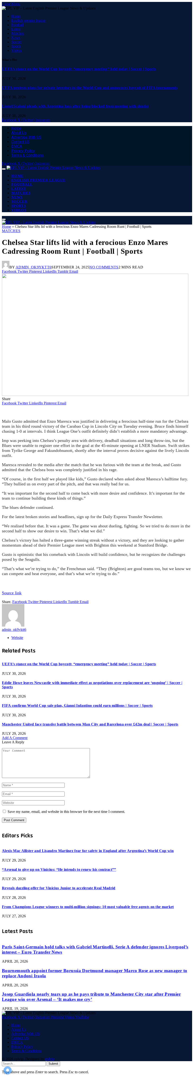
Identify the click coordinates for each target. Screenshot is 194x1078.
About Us (18, 133)
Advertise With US (26, 137)
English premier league (28, 21)
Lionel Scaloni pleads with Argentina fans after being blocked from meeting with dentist (75, 106)
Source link (12, 593)
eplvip (49, 1059)
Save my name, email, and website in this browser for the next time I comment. (66, 812)
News (15, 38)
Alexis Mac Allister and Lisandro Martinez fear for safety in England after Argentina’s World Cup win (88, 851)
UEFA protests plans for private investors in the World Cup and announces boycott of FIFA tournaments (89, 88)
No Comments (104, 267)
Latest (15, 29)
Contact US (20, 142)
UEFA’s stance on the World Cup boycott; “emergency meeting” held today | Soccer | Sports (79, 69)
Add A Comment (14, 738)
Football (17, 25)
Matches (17, 33)
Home (16, 16)
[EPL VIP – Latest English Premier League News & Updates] (53, 168)
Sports (16, 46)
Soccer (16, 42)
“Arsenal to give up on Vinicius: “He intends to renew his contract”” (59, 869)
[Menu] (4, 169)
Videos (16, 50)
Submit (53, 1063)
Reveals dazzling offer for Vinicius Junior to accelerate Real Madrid (58, 888)
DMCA (16, 146)
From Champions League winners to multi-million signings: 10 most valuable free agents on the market (88, 907)
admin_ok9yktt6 (33, 267)
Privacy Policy (23, 151)
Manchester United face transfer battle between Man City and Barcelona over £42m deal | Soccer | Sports (90, 724)
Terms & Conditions (27, 155)
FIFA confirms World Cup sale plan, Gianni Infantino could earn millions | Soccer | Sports (77, 705)
